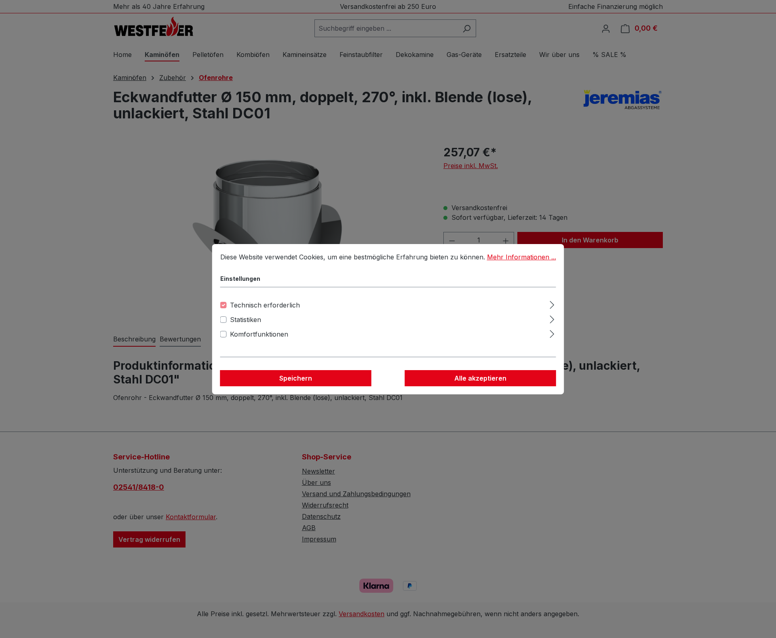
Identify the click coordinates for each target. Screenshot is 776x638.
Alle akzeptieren (480, 378)
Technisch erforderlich (265, 305)
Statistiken (245, 320)
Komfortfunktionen (259, 334)
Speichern (295, 378)
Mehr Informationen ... (521, 257)
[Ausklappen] (552, 304)
